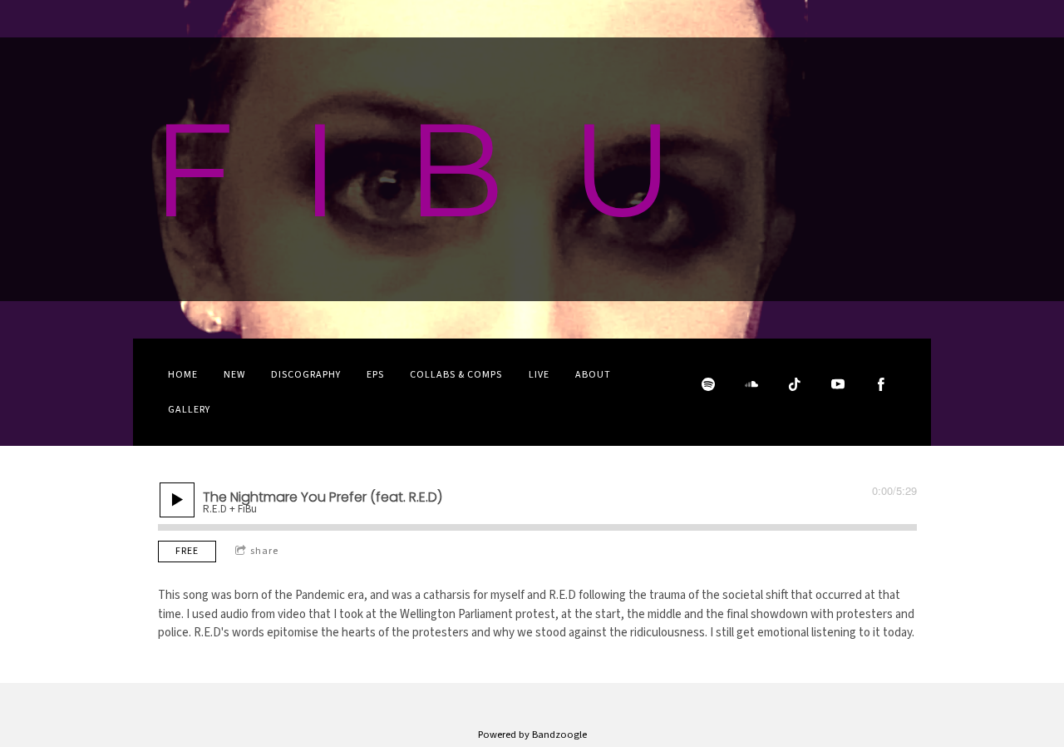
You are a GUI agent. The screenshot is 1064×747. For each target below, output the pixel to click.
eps (375, 375)
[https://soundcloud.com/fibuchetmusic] (751, 384)
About (593, 375)
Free (187, 551)
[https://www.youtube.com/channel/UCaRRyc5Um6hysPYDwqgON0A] (838, 384)
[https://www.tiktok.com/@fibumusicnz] (794, 384)
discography (306, 375)
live (539, 375)
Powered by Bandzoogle (532, 734)
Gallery (189, 410)
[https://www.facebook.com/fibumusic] (881, 384)
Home (183, 375)
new (234, 375)
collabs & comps (456, 375)
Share (264, 551)
